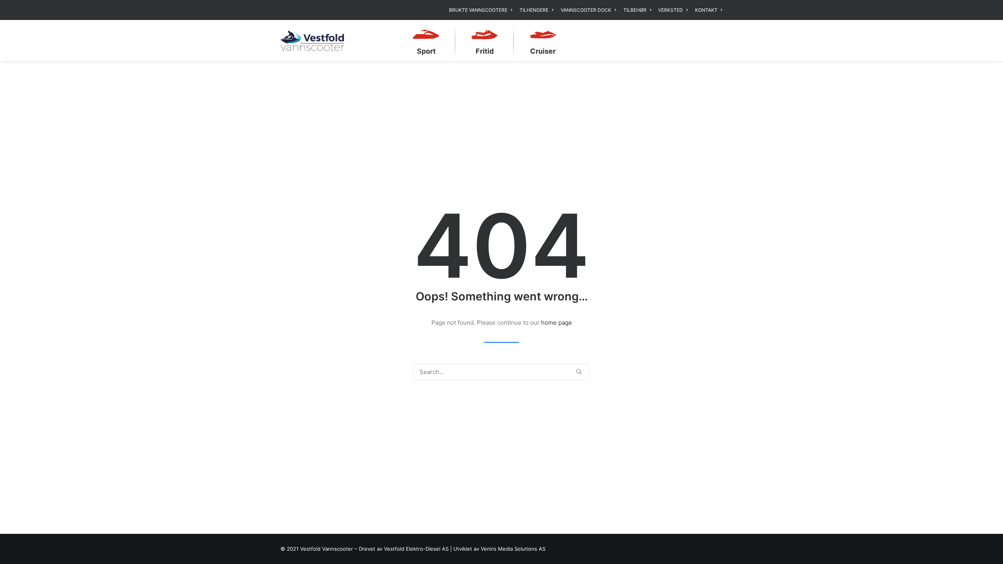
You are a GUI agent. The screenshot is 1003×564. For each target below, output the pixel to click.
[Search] (501, 372)
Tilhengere (534, 10)
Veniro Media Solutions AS (513, 549)
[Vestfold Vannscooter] (312, 41)
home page (556, 322)
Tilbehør (634, 10)
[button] (579, 371)
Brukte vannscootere (478, 10)
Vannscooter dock (586, 10)
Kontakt (706, 10)
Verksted (670, 10)
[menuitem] (482, 10)
